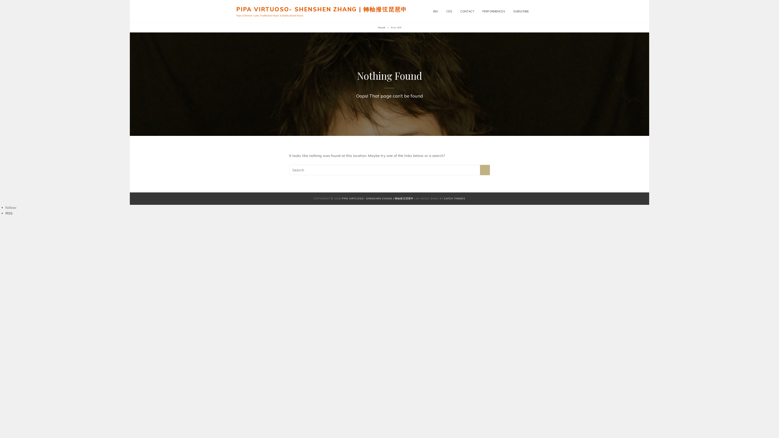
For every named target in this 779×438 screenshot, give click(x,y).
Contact (467, 11)
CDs (449, 11)
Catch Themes (454, 198)
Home (381, 27)
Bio (435, 11)
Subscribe (521, 11)
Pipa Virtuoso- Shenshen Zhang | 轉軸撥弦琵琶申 (321, 9)
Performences (493, 11)
